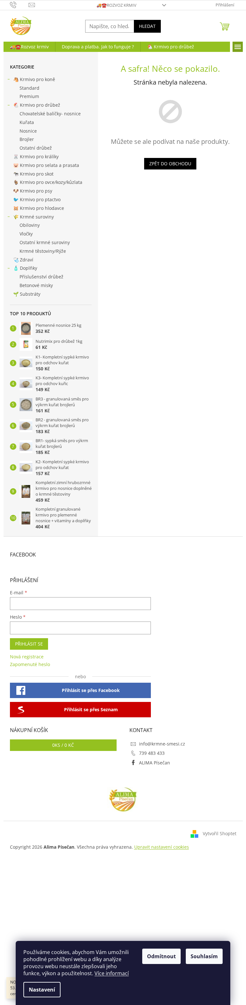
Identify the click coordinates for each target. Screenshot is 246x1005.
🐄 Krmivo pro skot (33, 174)
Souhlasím (204, 956)
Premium (29, 96)
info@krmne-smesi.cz (162, 744)
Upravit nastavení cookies (161, 847)
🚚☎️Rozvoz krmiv (116, 5)
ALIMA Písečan (154, 763)
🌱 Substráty (26, 294)
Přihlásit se (29, 644)
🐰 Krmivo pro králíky (36, 156)
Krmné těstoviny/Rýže (43, 251)
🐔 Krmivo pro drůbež (36, 105)
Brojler (27, 139)
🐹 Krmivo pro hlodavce (38, 208)
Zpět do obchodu (170, 164)
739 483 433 (152, 753)
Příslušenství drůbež (41, 277)
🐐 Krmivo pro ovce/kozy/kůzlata (47, 182)
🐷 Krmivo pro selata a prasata (46, 165)
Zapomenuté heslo (30, 664)
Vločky (26, 234)
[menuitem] (29, 47)
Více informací (111, 973)
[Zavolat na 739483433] (19, 4)
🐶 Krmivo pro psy (32, 191)
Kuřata (27, 122)
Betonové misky (36, 285)
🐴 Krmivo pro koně (34, 79)
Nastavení (42, 989)
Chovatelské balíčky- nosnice (50, 114)
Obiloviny (30, 225)
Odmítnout (161, 956)
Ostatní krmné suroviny (45, 242)
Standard (29, 88)
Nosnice (28, 131)
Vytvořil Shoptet (219, 833)
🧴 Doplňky (25, 268)
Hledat (147, 26)
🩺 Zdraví (23, 260)
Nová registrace (27, 657)
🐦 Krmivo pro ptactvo (37, 199)
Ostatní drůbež (36, 148)
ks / (63, 745)
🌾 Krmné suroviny (33, 217)
